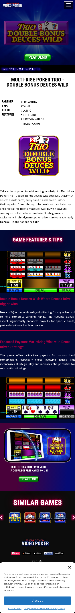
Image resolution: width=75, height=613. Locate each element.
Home (5, 69)
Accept (37, 600)
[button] (69, 567)
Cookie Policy (15, 608)
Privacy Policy (37, 561)
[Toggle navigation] (68, 5)
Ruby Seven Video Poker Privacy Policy (44, 608)
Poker (13, 69)
